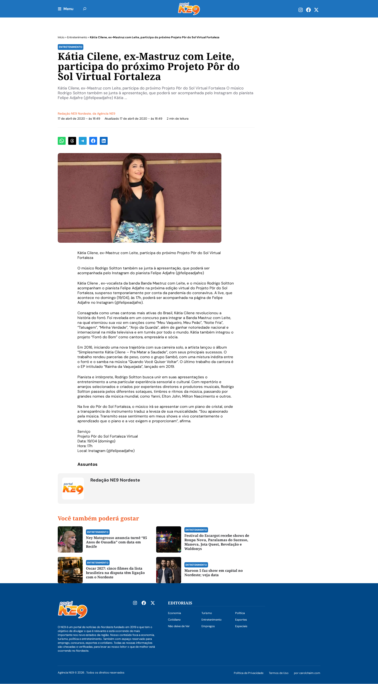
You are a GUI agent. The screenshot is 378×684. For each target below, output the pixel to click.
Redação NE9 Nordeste (74, 113)
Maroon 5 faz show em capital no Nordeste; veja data (213, 572)
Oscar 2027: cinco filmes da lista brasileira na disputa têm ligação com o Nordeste (115, 572)
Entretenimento (77, 37)
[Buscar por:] (85, 8)
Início (61, 37)
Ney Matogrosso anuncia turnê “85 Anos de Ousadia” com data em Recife (116, 542)
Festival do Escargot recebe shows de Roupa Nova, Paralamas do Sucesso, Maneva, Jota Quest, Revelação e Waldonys (216, 542)
